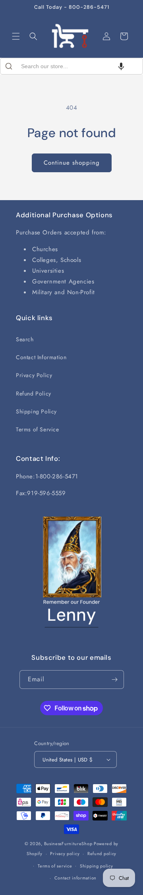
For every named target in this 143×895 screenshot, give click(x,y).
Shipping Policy (36, 411)
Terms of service (55, 866)
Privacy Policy (34, 375)
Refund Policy (33, 393)
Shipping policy (96, 866)
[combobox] (71, 66)
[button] (16, 36)
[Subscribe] (115, 679)
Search (25, 339)
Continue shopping (72, 162)
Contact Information (41, 357)
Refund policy (101, 853)
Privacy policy (64, 853)
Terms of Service (37, 429)
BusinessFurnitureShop (68, 843)
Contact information (75, 878)
